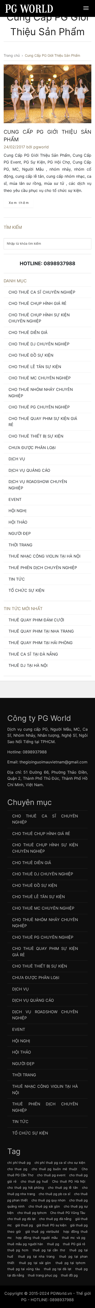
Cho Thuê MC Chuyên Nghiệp (40, 377)
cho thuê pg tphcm (32, 1213)
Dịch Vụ (17, 458)
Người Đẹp (20, 533)
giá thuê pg (24, 1225)
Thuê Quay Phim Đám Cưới (36, 619)
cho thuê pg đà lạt (21, 1219)
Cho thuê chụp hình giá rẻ (37, 303)
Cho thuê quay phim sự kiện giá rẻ (43, 421)
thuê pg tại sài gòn (35, 1263)
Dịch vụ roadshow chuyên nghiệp (38, 484)
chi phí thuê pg (19, 1163)
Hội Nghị (17, 510)
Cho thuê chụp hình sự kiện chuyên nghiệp (39, 318)
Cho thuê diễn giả (28, 332)
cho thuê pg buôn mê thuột (54, 1169)
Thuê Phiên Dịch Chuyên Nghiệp (43, 567)
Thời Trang (20, 544)
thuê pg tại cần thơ (49, 1250)
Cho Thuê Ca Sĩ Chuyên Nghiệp (42, 292)
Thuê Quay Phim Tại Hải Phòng (41, 642)
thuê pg (53, 1244)
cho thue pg (17, 1169)
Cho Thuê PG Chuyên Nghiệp (39, 407)
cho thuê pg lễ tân (63, 1187)
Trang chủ (12, 55)
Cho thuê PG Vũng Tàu (67, 1213)
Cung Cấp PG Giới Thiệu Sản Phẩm (47, 136)
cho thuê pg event (51, 1175)
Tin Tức (17, 579)
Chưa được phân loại (32, 447)
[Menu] (86, 8)
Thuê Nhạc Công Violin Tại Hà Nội (44, 556)
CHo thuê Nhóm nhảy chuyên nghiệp (41, 392)
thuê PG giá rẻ (74, 1244)
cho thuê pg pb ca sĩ (54, 1194)
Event (15, 499)
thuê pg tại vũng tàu (23, 1269)
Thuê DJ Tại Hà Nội (28, 665)
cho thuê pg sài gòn (44, 1206)
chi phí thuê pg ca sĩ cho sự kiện (60, 1163)
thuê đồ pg (69, 1275)
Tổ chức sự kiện (26, 590)
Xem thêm (19, 203)
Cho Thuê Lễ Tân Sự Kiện (35, 366)
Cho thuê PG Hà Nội (68, 1181)
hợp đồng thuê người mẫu (36, 1238)
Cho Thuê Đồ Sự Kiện (31, 355)
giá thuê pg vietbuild (42, 1231)
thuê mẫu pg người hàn (25, 1244)
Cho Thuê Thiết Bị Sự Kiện (36, 436)
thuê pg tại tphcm (70, 1263)
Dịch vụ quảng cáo (29, 470)
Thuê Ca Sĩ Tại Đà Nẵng (33, 654)
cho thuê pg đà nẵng (55, 1219)
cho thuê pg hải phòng (25, 1187)
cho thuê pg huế (34, 1181)
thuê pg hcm (17, 1250)
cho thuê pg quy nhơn (48, 1200)
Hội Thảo (18, 522)
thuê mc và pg (73, 1238)
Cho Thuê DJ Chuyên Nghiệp (39, 343)
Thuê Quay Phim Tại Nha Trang (41, 631)
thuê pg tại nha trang (36, 1256)
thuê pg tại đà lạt (57, 1269)
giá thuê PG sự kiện (51, 1225)
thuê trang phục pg (42, 1275)
